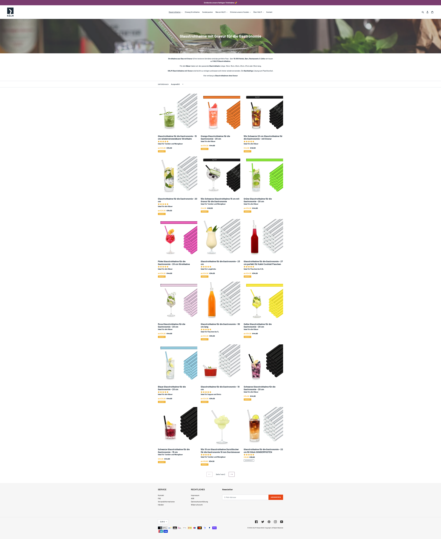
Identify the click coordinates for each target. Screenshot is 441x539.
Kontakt (161, 495)
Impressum (195, 495)
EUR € (162, 522)
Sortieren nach (163, 84)
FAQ (159, 498)
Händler (161, 505)
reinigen (206, 71)
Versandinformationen (166, 502)
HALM (254, 528)
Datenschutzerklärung (199, 502)
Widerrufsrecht (197, 505)
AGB (192, 498)
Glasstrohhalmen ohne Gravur (226, 76)
